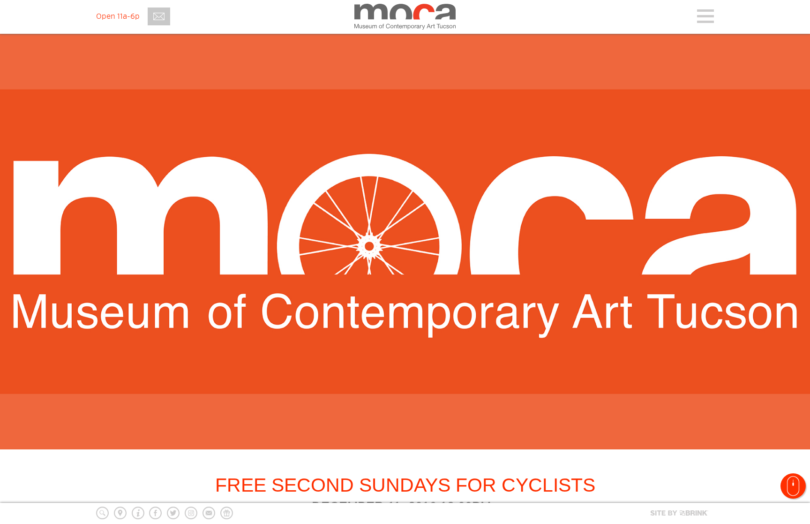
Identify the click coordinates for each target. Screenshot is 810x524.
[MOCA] (405, 16)
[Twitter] (173, 513)
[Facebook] (155, 513)
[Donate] (226, 513)
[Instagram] (191, 513)
